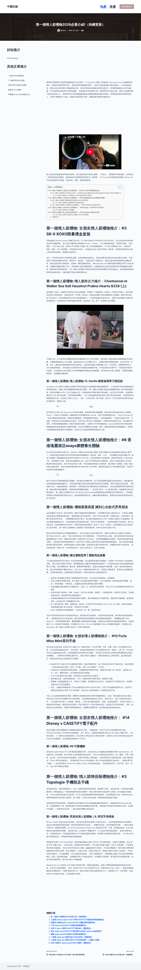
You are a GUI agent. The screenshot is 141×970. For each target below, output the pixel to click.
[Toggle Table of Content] (118, 187)
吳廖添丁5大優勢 (14, 90)
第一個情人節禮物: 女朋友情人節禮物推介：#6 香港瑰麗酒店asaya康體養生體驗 (77, 198)
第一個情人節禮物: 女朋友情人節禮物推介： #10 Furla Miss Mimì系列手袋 (76, 205)
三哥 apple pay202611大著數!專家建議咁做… (69, 925)
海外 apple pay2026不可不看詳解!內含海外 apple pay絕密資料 (76, 931)
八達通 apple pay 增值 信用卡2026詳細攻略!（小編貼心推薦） (76, 940)
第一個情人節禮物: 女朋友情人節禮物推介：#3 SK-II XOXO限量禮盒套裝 (74, 190)
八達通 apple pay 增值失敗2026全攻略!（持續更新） (72, 937)
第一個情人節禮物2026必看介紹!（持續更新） (69, 916)
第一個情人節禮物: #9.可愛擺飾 (65, 210)
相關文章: (56, 217)
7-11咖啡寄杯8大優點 (16, 80)
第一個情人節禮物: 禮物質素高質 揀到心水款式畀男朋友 (70, 200)
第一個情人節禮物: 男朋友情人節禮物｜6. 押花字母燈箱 (72, 215)
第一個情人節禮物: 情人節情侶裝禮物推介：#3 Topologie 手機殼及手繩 (74, 212)
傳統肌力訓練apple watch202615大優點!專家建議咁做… (73, 922)
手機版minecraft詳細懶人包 (19, 94)
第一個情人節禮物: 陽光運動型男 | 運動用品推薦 (70, 202)
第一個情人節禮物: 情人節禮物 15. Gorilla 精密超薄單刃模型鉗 (73, 195)
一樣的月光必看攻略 (16, 76)
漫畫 (112, 7)
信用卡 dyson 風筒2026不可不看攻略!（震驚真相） (71, 928)
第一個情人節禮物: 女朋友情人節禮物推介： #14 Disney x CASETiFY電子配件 (76, 207)
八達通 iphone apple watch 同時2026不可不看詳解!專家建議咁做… (78, 919)
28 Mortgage (12, 58)
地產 (103, 7)
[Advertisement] (90, 62)
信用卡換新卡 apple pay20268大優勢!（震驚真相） (71, 943)
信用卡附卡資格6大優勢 (17, 85)
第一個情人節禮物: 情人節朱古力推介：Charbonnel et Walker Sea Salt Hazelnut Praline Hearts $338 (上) (86, 193)
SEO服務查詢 (127, 7)
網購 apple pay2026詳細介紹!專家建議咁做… (69, 934)
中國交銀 (12, 6)
